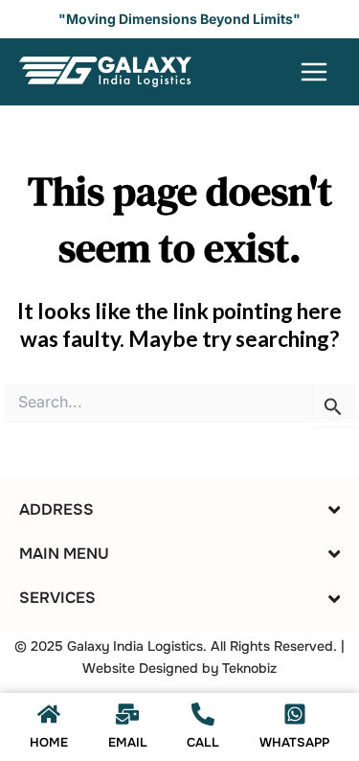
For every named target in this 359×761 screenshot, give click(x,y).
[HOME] (48, 714)
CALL (203, 742)
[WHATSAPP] (294, 714)
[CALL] (202, 714)
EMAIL (127, 742)
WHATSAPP (294, 742)
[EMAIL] (127, 714)
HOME (49, 742)
